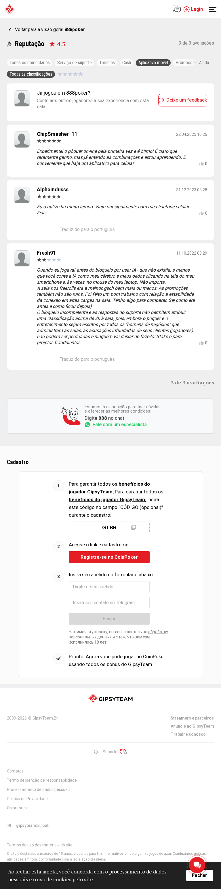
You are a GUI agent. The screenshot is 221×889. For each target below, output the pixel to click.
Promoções (186, 62)
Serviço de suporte (74, 62)
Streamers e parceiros (192, 718)
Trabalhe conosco (188, 734)
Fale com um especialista (120, 424)
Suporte (110, 751)
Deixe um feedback (186, 100)
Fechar (199, 875)
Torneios (107, 62)
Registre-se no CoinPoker (109, 557)
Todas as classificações (30, 74)
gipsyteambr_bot (32, 825)
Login (197, 9)
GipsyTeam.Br (45, 718)
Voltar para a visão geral (50, 29)
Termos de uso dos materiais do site (40, 845)
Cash (126, 62)
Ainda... (205, 62)
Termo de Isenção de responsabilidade (42, 780)
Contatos (15, 771)
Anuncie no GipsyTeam (192, 726)
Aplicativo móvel (153, 62)
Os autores (17, 808)
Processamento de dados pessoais (39, 789)
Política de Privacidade (27, 798)
